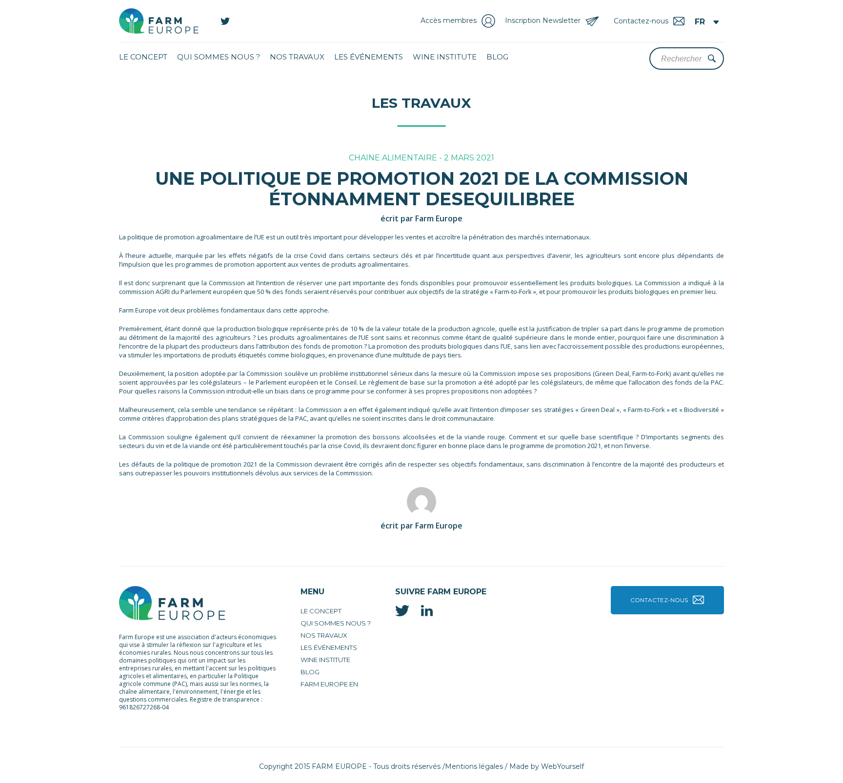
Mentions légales (474, 766)
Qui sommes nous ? (218, 56)
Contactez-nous (659, 600)
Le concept (143, 56)
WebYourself (562, 766)
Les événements (368, 56)
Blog (497, 56)
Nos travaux (297, 56)
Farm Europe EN (329, 684)
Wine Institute (445, 56)
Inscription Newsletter (543, 20)
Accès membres (449, 20)
